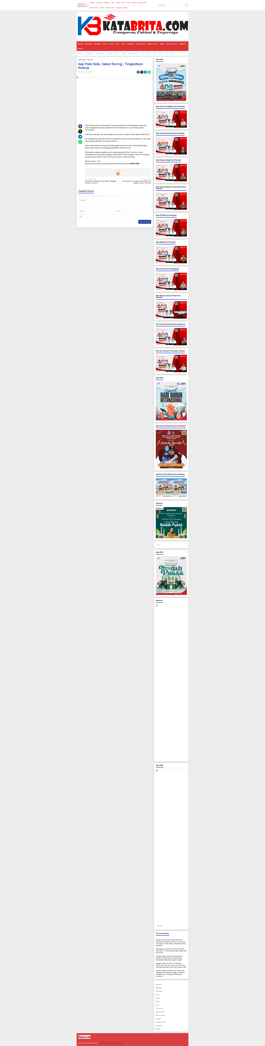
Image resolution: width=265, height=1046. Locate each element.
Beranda (159, 988)
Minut (157, 995)
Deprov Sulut (160, 1012)
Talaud (158, 1019)
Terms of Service (105, 1043)
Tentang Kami (117, 1043)
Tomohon (80, 73)
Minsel (158, 998)
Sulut (157, 1005)
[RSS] (118, 173)
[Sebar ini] (138, 72)
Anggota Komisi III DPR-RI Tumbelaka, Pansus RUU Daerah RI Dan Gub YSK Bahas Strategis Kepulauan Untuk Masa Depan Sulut (171, 965)
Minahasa (159, 991)
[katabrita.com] (132, 26)
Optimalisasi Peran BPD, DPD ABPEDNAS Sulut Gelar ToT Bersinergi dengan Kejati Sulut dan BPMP (171, 951)
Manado (158, 984)
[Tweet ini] (141, 72)
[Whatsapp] (149, 72)
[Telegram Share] (145, 72)
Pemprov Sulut (161, 1022)
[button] (186, 5)
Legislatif (159, 1026)
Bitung (158, 1029)
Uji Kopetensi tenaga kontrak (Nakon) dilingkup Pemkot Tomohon (100, 181)
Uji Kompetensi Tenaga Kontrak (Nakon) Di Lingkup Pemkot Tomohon (136, 181)
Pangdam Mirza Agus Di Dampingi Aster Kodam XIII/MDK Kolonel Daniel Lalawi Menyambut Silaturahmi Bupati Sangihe (169, 958)
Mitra (157, 1001)
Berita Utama (160, 1015)
